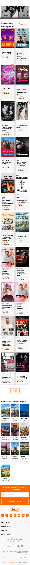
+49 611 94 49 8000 (15, 539)
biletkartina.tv (15, 542)
